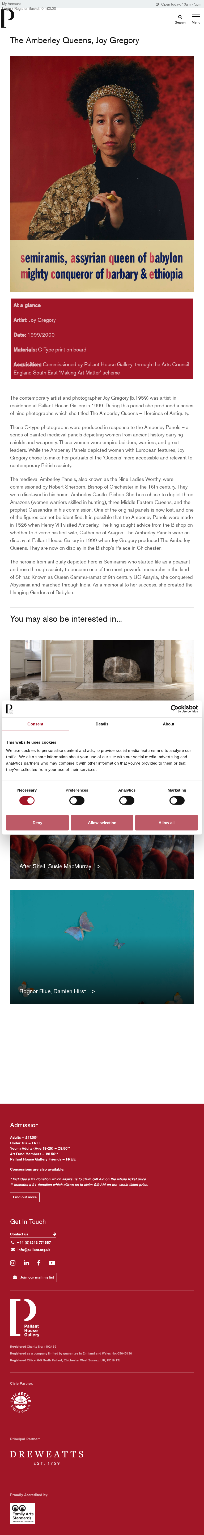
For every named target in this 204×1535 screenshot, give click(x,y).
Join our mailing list (36, 1277)
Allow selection (102, 822)
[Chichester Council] (20, 1402)
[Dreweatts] (46, 1458)
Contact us (19, 1234)
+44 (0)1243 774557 (34, 1242)
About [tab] (169, 724)
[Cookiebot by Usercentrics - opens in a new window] (174, 709)
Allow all (167, 822)
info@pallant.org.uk (34, 1249)
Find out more (25, 1197)
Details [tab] (102, 724)
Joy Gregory (116, 398)
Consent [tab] (35, 724)
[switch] (76, 800)
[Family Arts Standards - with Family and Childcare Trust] (22, 1513)
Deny (37, 822)
